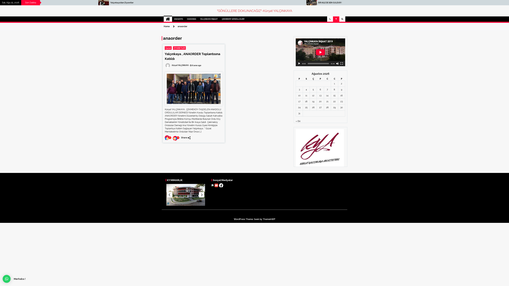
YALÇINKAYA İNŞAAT (209, 19)
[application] (320, 52)
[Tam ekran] (341, 63)
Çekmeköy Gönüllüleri (233, 19)
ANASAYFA (178, 19)
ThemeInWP (269, 219)
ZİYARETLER (179, 48)
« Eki (298, 121)
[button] (330, 19)
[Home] (168, 19)
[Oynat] (299, 63)
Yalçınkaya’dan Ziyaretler (39, 3)
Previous (169, 194)
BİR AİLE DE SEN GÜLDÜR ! (248, 3)
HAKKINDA (191, 19)
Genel (168, 48)
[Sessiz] (337, 63)
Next (201, 194)
